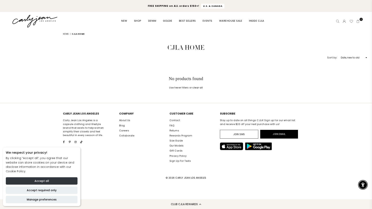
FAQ (172, 125)
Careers (124, 130)
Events (207, 21)
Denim (152, 21)
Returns (174, 130)
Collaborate (126, 135)
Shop (137, 21)
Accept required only (42, 190)
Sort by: (332, 57)
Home (66, 34)
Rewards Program (181, 135)
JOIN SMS (239, 134)
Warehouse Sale (230, 21)
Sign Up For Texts (180, 161)
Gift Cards (176, 150)
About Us (124, 120)
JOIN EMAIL (279, 134)
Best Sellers (187, 21)
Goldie (167, 21)
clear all (197, 87)
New (124, 21)
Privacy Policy (178, 156)
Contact (175, 120)
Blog (122, 125)
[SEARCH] (337, 21)
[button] (186, 204)
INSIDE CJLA (256, 21)
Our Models (177, 145)
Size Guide (176, 140)
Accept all (41, 181)
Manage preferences (42, 199)
